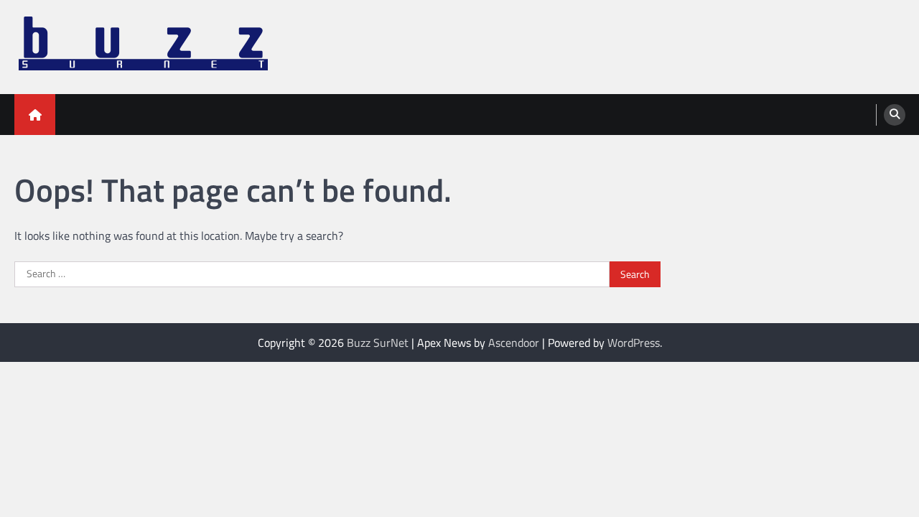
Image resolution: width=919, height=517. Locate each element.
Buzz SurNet (378, 342)
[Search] (894, 115)
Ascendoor (513, 342)
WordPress (633, 342)
